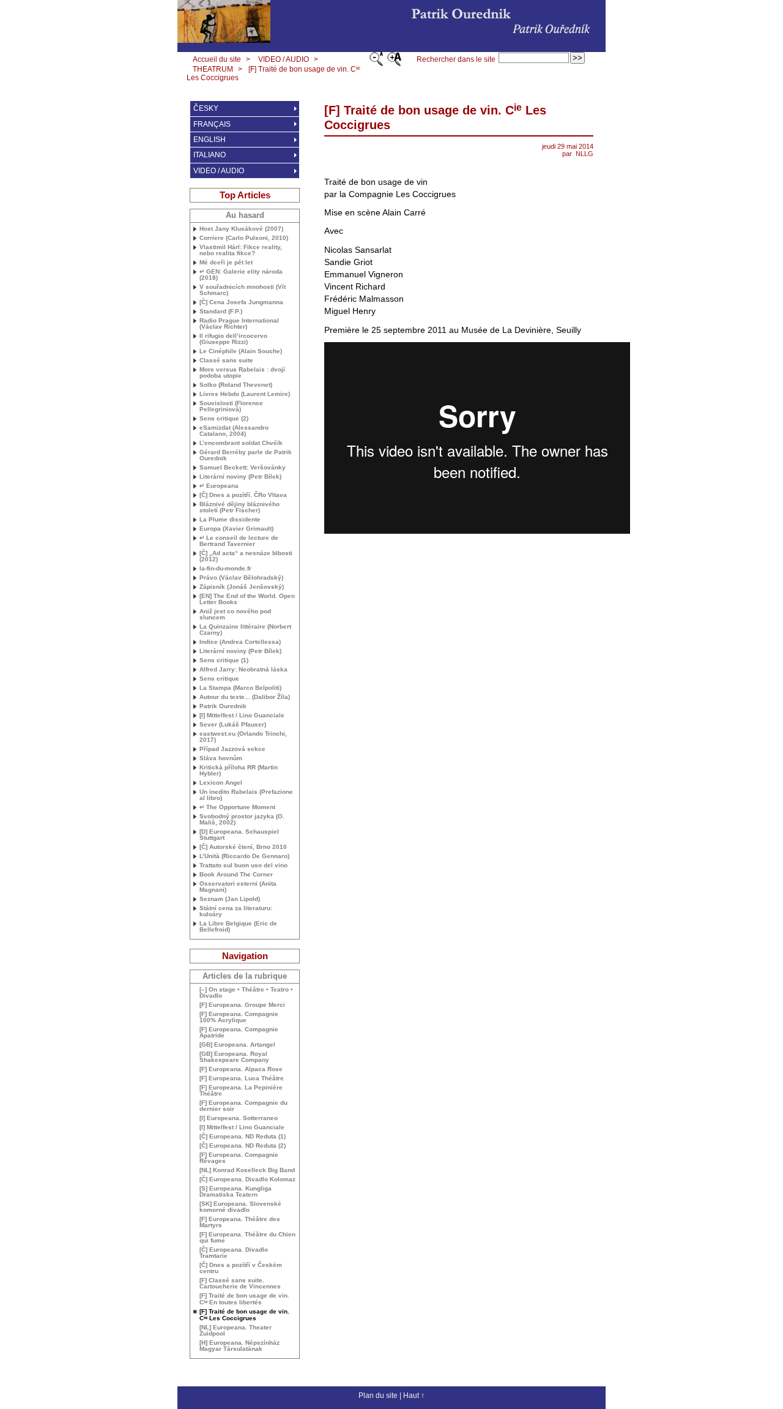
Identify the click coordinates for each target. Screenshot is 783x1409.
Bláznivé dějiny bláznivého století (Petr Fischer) (239, 507)
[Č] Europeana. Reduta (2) (242, 1146)
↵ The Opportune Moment (237, 807)
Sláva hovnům (220, 758)
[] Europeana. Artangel (237, 1045)
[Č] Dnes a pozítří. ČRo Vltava (243, 495)
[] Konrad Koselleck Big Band (247, 1170)
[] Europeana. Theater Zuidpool (235, 1331)
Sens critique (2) (223, 419)
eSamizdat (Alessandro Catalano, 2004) (234, 431)
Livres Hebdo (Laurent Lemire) (244, 394)
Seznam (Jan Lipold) (229, 899)
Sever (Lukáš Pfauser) (232, 725)
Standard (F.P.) (220, 311)
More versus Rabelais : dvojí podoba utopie (242, 373)
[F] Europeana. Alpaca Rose (241, 1069)
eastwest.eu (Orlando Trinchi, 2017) (243, 737)
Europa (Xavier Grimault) (236, 529)
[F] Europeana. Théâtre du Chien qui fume (247, 1237)
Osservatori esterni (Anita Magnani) (237, 887)
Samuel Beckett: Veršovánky (242, 468)
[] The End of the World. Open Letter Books (247, 599)
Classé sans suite (226, 360)
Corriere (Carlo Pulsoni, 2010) (243, 238)
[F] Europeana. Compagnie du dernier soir (243, 1106)
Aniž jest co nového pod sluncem (235, 614)
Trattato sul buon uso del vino (243, 865)
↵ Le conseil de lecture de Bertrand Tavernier (238, 541)
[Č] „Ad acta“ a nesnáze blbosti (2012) (245, 556)
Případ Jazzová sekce (232, 749)
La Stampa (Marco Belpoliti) (240, 688)
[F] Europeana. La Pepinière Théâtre (241, 1091)
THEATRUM (213, 69)
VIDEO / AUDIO (283, 59)
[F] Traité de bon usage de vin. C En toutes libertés (244, 1299)
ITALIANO (209, 155)
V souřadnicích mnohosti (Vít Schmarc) (242, 290)
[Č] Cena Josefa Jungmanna (241, 302)
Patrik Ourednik (223, 706)
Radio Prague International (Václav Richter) (239, 324)
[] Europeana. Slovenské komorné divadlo (240, 1207)
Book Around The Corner (236, 875)
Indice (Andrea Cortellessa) (240, 642)
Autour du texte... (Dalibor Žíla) (244, 697)
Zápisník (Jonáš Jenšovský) (241, 587)
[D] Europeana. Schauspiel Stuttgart (239, 835)
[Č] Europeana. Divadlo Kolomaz (247, 1179)
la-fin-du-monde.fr (225, 569)
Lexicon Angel (220, 783)
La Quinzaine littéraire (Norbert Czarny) (245, 630)
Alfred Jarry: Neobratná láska (243, 670)
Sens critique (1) (223, 660)
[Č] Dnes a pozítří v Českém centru (240, 1268)
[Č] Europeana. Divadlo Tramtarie (233, 1253)
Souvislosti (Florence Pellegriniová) (231, 406)
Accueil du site (217, 59)
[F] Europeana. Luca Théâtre (241, 1078)
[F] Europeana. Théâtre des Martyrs (239, 1222)
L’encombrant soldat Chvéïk (241, 443)
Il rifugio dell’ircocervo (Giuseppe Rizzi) (233, 339)
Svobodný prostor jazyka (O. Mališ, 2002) (241, 819)
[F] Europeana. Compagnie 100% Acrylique (238, 1017)
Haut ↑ (414, 1395)
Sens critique (219, 679)
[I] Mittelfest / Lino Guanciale (241, 715)
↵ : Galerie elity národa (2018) (241, 275)
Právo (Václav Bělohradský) (241, 578)
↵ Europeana (219, 486)
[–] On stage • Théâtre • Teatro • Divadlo (246, 993)
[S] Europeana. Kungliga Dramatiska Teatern (235, 1192)
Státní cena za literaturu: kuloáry (235, 911)
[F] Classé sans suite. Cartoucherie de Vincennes (240, 1283)
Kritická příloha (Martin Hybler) (238, 770)
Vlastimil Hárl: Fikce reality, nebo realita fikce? (240, 250)
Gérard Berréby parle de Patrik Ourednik (245, 455)
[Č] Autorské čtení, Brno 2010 (243, 847)
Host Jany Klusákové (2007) (241, 229)
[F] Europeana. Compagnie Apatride (238, 1032)
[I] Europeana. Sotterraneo (238, 1118)
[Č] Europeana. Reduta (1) (242, 1137)
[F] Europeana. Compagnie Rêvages (238, 1158)
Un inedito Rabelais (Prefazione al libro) (246, 795)
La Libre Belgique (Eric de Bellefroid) (238, 927)
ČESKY (205, 108)
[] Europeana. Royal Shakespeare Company (234, 1057)
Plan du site (378, 1395)
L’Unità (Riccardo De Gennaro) (244, 856)
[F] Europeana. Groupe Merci (242, 1005)
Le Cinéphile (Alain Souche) (240, 351)
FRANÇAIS (212, 124)
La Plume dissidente (230, 520)
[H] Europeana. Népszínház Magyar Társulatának (239, 1346)
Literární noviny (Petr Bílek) (240, 477)
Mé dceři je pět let (226, 263)
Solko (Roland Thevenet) (235, 385)
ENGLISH (209, 139)
